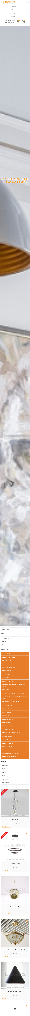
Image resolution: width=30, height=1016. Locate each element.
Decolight (6, 775)
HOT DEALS (7, 653)
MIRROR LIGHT (8, 719)
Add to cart (6, 826)
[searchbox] (15, 629)
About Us (14, 10)
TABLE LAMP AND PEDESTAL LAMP (14, 693)
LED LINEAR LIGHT (9, 667)
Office (5, 641)
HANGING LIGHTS (9, 715)
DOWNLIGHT (7, 660)
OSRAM (6, 779)
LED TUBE (7, 677)
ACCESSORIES (8, 750)
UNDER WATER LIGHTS (10, 729)
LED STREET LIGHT (9, 743)
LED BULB (7, 674)
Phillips (6, 765)
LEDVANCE (7, 782)
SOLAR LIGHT (8, 736)
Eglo (5, 772)
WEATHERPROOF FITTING (11, 753)
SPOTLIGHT (7, 671)
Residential (7, 645)
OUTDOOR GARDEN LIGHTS (12, 733)
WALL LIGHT (7, 712)
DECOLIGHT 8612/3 (15, 863)
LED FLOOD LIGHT (9, 739)
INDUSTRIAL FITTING (10, 757)
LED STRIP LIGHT (9, 681)
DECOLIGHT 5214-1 (15, 906)
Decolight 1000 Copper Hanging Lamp (15, 949)
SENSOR (6, 689)
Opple (5, 769)
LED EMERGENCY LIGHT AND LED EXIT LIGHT (14, 697)
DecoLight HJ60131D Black (15, 991)
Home (14, 6)
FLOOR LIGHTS (8, 726)
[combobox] (15, 629)
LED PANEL (7, 664)
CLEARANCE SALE (9, 657)
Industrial (6, 638)
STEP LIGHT (7, 722)
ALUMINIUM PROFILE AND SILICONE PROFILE (13, 685)
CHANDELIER (8, 705)
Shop (14, 13)
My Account (11, 22)
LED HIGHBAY (8, 746)
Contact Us (14, 16)
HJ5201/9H (15, 819)
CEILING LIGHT (8, 708)
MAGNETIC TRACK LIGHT (11, 702)
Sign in (13, 20)
